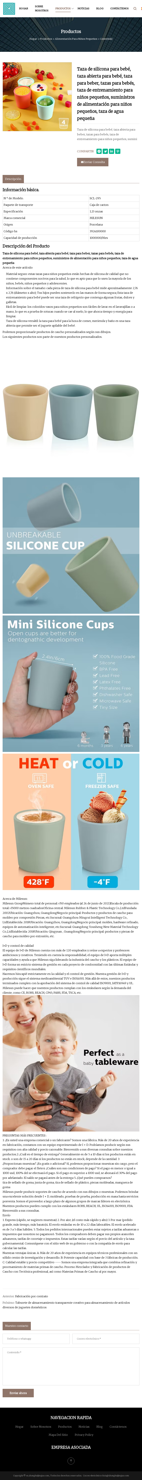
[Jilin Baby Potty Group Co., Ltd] (9, 8)
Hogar (23, 8)
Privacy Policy (84, 1434)
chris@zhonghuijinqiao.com (115, 1475)
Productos (63, 8)
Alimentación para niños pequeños (76, 38)
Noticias (83, 8)
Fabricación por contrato (31, 1296)
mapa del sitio (58, 1434)
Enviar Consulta (94, 162)
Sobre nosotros (41, 8)
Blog (99, 8)
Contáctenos (119, 8)
